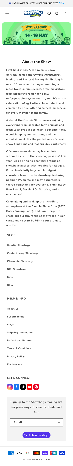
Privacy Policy (15, 356)
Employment (14, 364)
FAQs (10, 324)
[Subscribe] (59, 422)
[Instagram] (10, 387)
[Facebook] (16, 387)
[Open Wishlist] (49, 13)
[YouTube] (29, 387)
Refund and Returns (19, 340)
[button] (7, 13)
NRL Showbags (16, 269)
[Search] (57, 13)
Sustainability (15, 316)
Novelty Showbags (18, 245)
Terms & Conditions (19, 348)
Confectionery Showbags (22, 253)
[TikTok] (23, 387)
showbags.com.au (41, 459)
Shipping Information (20, 332)
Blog (10, 285)
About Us (13, 308)
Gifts (10, 277)
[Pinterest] (36, 387)
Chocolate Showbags (20, 261)
